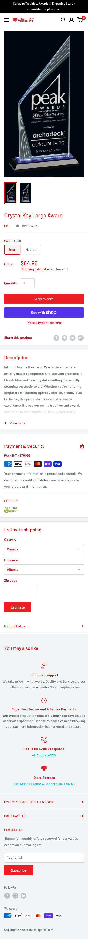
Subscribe (19, 870)
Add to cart (44, 299)
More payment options (44, 322)
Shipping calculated (35, 269)
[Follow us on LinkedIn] (23, 896)
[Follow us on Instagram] (15, 896)
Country (10, 539)
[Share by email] (81, 337)
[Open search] (63, 20)
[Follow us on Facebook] (7, 896)
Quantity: (11, 283)
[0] (80, 19)
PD (6, 226)
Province (11, 560)
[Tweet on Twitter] (73, 337)
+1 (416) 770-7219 (44, 755)
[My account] (71, 20)
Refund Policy (14, 626)
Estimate (18, 607)
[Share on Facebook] (56, 337)
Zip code (10, 580)
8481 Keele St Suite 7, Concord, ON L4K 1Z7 (44, 784)
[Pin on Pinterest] (64, 337)
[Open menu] (6, 20)
